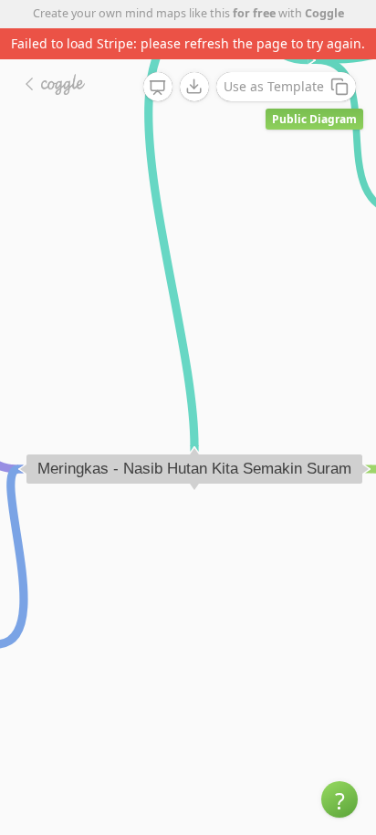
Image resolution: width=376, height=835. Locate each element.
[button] (339, 799)
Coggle (324, 13)
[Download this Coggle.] (194, 86)
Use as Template (274, 86)
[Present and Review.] (157, 87)
